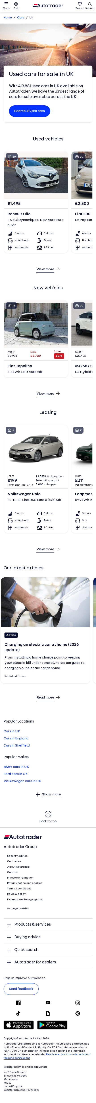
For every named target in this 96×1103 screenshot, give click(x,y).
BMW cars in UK (16, 767)
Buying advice (27, 937)
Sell (16, 8)
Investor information (20, 878)
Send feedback (21, 989)
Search (89, 8)
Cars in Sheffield (17, 745)
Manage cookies (18, 908)
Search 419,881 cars (29, 111)
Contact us (14, 861)
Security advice (17, 856)
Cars (20, 17)
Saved (80, 8)
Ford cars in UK (16, 774)
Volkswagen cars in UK (22, 781)
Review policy (16, 894)
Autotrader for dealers (35, 962)
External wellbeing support (24, 899)
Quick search (26, 950)
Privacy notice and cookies (24, 883)
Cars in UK (12, 731)
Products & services (32, 925)
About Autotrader (18, 867)
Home (8, 17)
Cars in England (16, 738)
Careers (12, 872)
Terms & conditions (19, 888)
